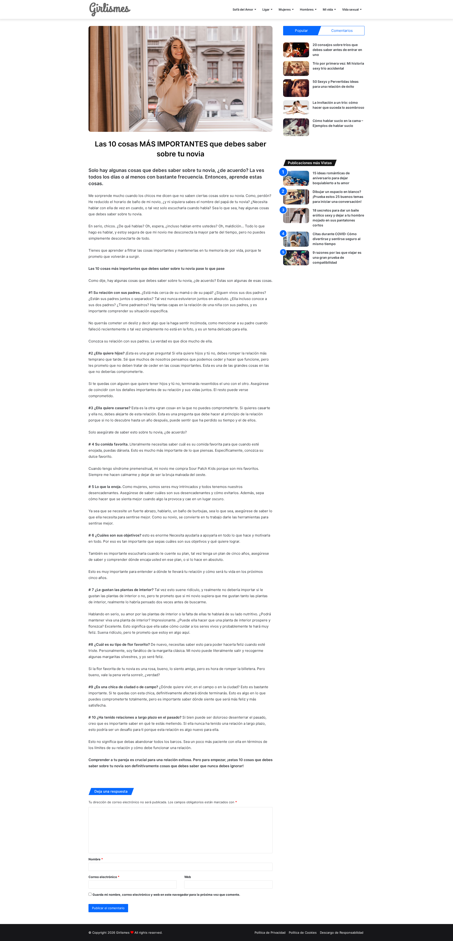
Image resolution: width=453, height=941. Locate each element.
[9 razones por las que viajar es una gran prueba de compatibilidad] (296, 257)
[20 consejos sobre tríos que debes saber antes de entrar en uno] (296, 49)
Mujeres (285, 9)
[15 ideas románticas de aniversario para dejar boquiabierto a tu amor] (296, 178)
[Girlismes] (109, 9)
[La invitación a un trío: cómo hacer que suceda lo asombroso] (296, 107)
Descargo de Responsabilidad (341, 932)
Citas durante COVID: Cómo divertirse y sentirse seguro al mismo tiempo (337, 239)
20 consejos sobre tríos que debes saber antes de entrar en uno (337, 50)
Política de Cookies (303, 932)
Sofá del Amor (243, 9)
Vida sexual (350, 9)
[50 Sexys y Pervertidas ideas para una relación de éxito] (296, 88)
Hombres (307, 9)
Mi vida (328, 9)
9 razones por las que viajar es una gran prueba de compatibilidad (337, 257)
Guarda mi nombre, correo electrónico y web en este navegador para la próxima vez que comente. (166, 894)
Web (187, 877)
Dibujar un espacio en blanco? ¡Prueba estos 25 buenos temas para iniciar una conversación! (338, 197)
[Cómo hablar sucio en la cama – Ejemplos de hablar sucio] (296, 127)
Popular (301, 30)
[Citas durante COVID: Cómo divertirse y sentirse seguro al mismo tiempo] (296, 239)
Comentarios (342, 30)
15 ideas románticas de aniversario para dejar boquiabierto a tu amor (331, 178)
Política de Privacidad (270, 932)
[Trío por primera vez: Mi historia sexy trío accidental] (296, 68)
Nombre (95, 859)
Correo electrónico (103, 877)
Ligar (265, 9)
